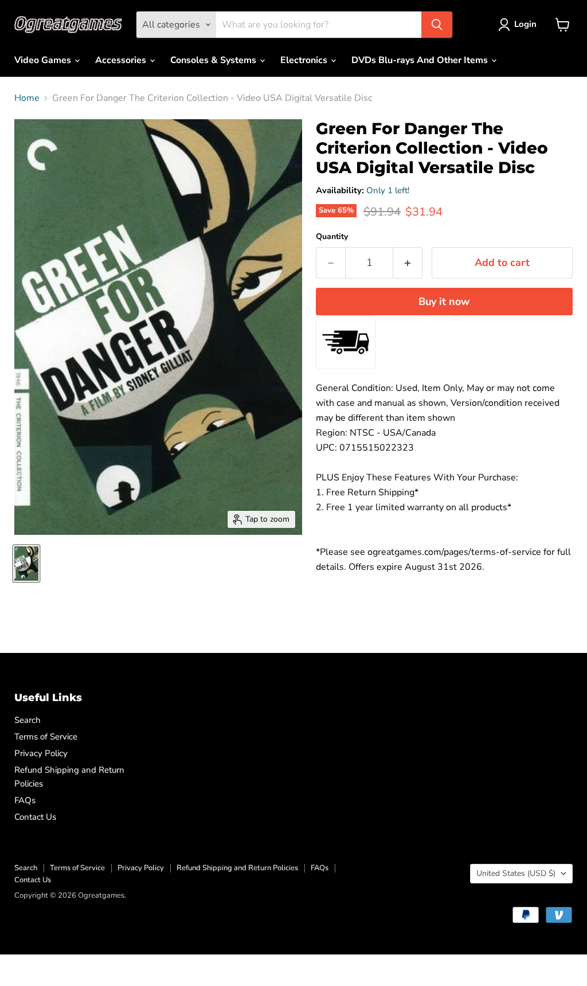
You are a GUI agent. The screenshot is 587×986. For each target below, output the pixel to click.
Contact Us (35, 817)
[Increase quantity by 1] (407, 263)
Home (27, 98)
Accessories (121, 60)
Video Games (43, 60)
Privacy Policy (41, 753)
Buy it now (443, 301)
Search (27, 720)
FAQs (25, 800)
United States (515, 873)
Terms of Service (45, 736)
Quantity (332, 236)
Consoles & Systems (214, 60)
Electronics (305, 60)
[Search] (436, 24)
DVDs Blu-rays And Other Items (420, 60)
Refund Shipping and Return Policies (237, 868)
